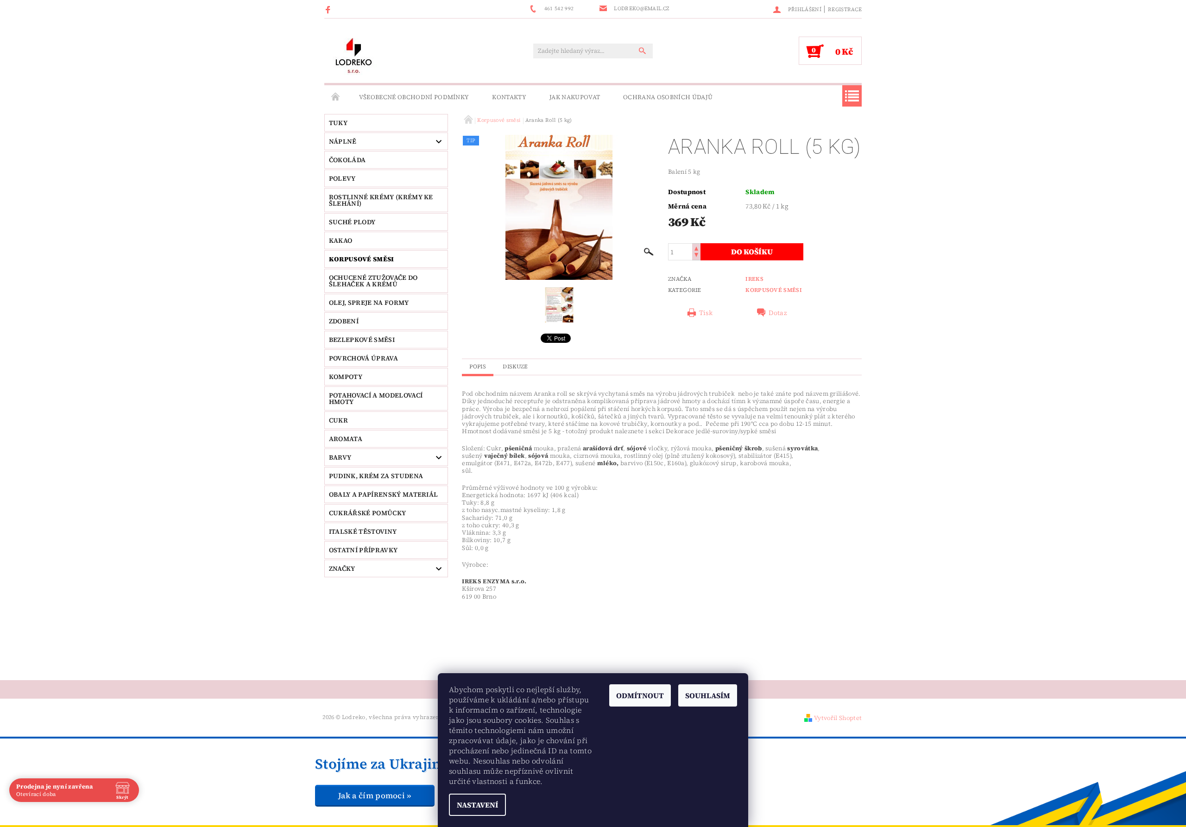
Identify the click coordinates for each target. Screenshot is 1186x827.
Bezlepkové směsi (362, 339)
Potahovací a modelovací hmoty (376, 398)
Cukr (338, 420)
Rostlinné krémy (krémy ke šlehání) (381, 200)
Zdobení (344, 321)
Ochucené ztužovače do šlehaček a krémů (373, 281)
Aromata (345, 438)
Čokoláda (347, 159)
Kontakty (509, 97)
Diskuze (515, 366)
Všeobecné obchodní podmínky (414, 97)
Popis (477, 366)
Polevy (342, 178)
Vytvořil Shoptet (838, 718)
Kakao (341, 240)
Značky (342, 568)
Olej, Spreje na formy (369, 302)
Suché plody (352, 222)
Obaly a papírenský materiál (383, 494)
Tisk (706, 313)
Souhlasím (707, 695)
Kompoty (345, 376)
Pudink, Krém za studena (376, 475)
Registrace (845, 9)
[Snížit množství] (696, 256)
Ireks (754, 279)
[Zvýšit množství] (696, 247)
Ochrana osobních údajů (668, 97)
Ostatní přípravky (363, 550)
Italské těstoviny (363, 531)
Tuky (338, 122)
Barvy (340, 457)
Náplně (343, 141)
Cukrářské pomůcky (367, 513)
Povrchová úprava (363, 358)
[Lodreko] (354, 55)
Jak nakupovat (574, 97)
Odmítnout (640, 695)
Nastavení (477, 805)
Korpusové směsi (361, 259)
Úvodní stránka (335, 97)
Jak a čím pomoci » (374, 795)
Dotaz (778, 313)
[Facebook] (329, 9)
